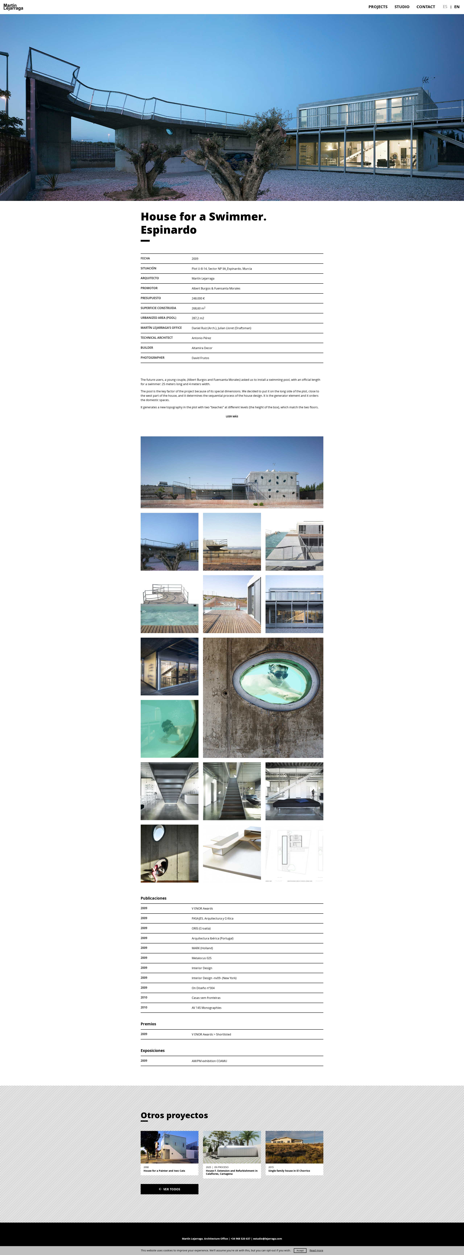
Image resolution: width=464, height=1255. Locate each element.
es (445, 6)
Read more (316, 1250)
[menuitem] (378, 6)
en (457, 6)
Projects (378, 6)
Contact (426, 6)
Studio (402, 6)
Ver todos (171, 1189)
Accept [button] (300, 1250)
